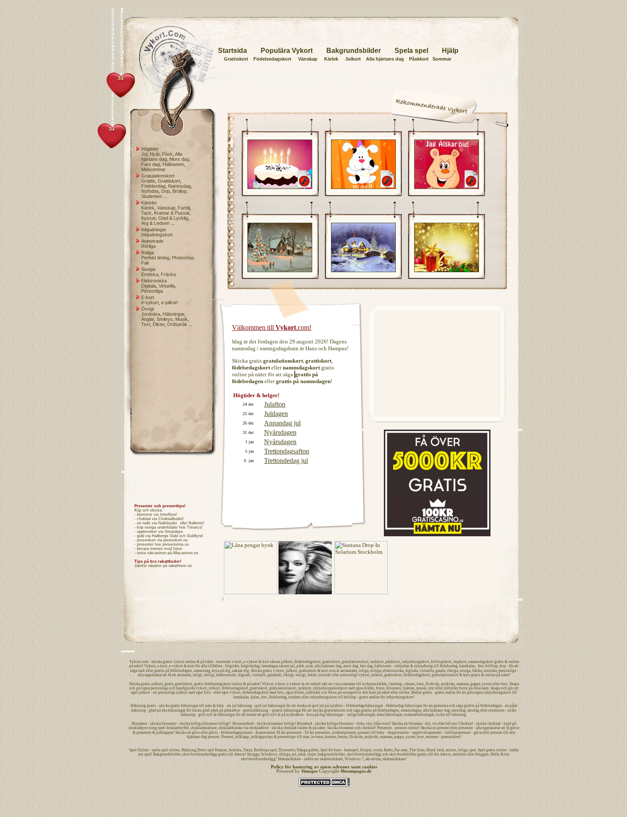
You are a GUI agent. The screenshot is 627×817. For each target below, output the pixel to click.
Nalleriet (196, 523)
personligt (348, 675)
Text (145, 324)
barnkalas (467, 666)
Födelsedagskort (272, 58)
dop (502, 666)
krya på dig (221, 671)
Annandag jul (282, 423)
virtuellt (259, 675)
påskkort (393, 662)
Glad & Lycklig (173, 218)
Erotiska (149, 274)
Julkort (353, 58)
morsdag (459, 710)
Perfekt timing (155, 257)
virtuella (427, 671)
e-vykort (150, 302)
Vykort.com (138, 662)
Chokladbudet (170, 519)
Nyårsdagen (280, 432)
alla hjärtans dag (328, 666)
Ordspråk (177, 324)
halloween (383, 666)
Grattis (148, 180)
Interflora (168, 514)
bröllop (491, 666)
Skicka (134, 684)
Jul (144, 154)
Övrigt (147, 308)
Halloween (173, 164)
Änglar (147, 319)
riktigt (288, 675)
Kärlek (331, 58)
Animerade (152, 241)
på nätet (257, 374)
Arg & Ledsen (155, 223)
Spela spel (411, 50)
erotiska (490, 671)
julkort (287, 662)
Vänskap (307, 58)
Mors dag (179, 159)
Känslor (149, 202)
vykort (178, 662)
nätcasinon (156, 553)
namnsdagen (411, 710)
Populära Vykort (287, 50)
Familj (184, 207)
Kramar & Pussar (171, 212)
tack (141, 671)
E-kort (147, 297)
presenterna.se (176, 544)
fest (481, 666)
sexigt (301, 675)
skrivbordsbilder (403, 754)
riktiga (452, 671)
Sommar (442, 58)
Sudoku (235, 750)
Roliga (147, 252)
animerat (184, 675)
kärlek (382, 684)
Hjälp (450, 50)
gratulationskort (355, 662)
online (239, 374)
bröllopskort (441, 662)
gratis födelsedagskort (212, 684)
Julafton (274, 404)
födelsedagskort (307, 662)
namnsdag (243, 348)
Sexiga (148, 269)
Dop (165, 191)
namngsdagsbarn (279, 348)
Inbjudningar (153, 229)
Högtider (150, 148)
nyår (309, 666)
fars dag (366, 666)
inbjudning (423, 666)
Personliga (152, 291)
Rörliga (148, 246)
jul (292, 666)
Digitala (148, 285)
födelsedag (449, 666)
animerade (348, 671)
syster (487, 684)
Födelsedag (153, 186)
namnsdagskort (480, 662)
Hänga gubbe (308, 750)
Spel (132, 750)
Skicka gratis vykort (267, 671)
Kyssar (148, 218)
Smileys (165, 319)
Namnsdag (179, 186)
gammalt (274, 675)
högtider (232, 666)
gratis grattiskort (178, 684)
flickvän (432, 684)
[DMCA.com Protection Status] (324, 785)
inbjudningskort (415, 662)
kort (265, 662)
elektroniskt (226, 675)
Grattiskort (236, 58)
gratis (255, 361)
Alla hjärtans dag (385, 58)
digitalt (244, 675)
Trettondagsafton (286, 451)
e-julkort (169, 302)
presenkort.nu (175, 540)
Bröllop (179, 191)
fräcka (477, 671)
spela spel (160, 750)
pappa (475, 684)
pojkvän (448, 684)
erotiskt (325, 675)
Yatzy (247, 750)
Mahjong (188, 750)
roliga (364, 671)
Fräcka (168, 274)
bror (504, 684)
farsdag (473, 710)
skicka (156, 662)
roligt (197, 675)
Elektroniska (154, 280)
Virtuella (167, 285)
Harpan (221, 750)
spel (472, 750)
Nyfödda (150, 191)
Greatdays (174, 531)
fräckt (312, 675)
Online (143, 750)
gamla (440, 671)
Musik (181, 319)
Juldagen (276, 413)
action (451, 750)
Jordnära (150, 314)
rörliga (375, 671)
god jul (318, 706)
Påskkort (419, 58)
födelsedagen (181, 671)
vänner (409, 684)
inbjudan (402, 666)
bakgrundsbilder (331, 754)
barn (420, 684)
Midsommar (153, 169)
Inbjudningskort (157, 234)
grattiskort (331, 662)
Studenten (151, 196)
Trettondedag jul (286, 460)
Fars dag (150, 164)
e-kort (237, 662)
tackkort (377, 662)
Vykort (150, 666)
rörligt (209, 675)
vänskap (395, 684)
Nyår (155, 154)
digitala (411, 671)
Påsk (167, 154)
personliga (507, 671)
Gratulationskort (157, 175)
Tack (146, 212)
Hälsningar (173, 314)
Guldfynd (195, 536)
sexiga (465, 671)
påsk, (301, 666)
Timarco (194, 527)
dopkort (460, 662)
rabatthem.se (180, 566)
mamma (462, 684)
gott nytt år (271, 714)
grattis (159, 671)
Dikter (159, 324)
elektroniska (393, 671)
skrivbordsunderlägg (200, 754)
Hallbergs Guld (165, 536)
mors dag (350, 666)
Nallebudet (167, 523)
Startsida (232, 50)
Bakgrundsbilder (353, 50)
